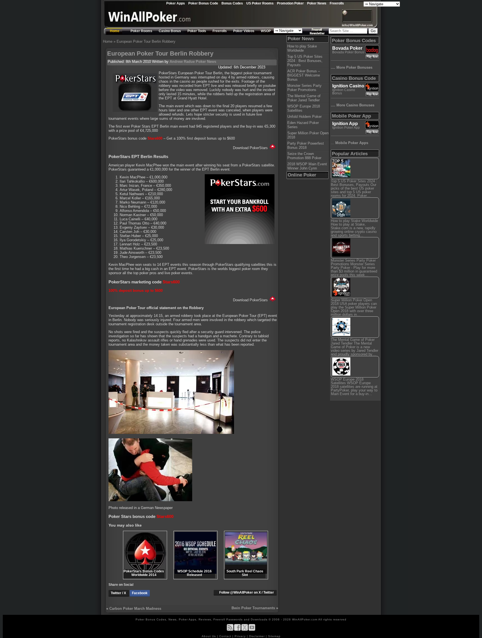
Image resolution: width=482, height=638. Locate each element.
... (349, 143)
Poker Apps (175, 3)
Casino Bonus (170, 31)
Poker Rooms (141, 31)
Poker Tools (196, 31)
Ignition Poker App (346, 128)
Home (114, 31)
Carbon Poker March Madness (135, 608)
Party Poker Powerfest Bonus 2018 (305, 145)
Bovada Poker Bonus (348, 52)
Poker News (316, 3)
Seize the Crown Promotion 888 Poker (304, 156)
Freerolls (337, 3)
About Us (209, 636)
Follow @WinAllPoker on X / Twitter (246, 592)
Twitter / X (119, 593)
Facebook (140, 593)
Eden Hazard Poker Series (303, 125)
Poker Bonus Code (203, 3)
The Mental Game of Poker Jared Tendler (303, 98)
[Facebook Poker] (237, 629)
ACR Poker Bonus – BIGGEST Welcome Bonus (303, 75)
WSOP (266, 31)
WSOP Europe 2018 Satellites (303, 108)
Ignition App (345, 123)
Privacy (241, 636)
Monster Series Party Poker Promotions (304, 87)
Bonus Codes (232, 3)
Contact (225, 636)
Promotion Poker (290, 3)
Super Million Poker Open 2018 (308, 135)
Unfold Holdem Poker (304, 116)
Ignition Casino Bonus (343, 91)
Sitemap (274, 636)
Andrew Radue (182, 61)
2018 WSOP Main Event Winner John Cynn (307, 166)
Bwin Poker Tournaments (253, 608)
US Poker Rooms (260, 3)
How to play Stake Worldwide (302, 48)
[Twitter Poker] (244, 629)
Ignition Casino (348, 85)
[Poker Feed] (230, 629)
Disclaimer (257, 636)
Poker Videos (243, 31)
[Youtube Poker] (252, 629)
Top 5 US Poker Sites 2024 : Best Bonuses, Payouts (304, 60)
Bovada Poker (347, 48)
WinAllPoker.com (304, 619)
